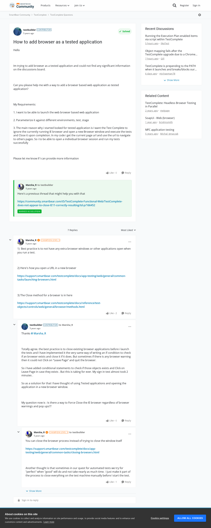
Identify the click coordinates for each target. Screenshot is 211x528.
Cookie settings (160, 518)
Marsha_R (31, 185)
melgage (165, 110)
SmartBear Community (19, 14)
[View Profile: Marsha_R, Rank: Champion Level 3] (20, 242)
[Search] (175, 5)
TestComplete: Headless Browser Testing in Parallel (170, 104)
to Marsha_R (66, 324)
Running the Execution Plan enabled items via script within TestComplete (171, 37)
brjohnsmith (166, 122)
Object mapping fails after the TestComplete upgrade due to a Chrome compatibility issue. (170, 52)
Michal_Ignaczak (169, 133)
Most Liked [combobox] (128, 230)
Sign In (196, 5)
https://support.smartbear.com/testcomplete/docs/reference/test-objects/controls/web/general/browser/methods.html (59, 304)
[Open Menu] (199, 15)
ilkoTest (165, 43)
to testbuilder (45, 185)
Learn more (49, 522)
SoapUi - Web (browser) (160, 118)
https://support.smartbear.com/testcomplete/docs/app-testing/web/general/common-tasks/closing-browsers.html (62, 450)
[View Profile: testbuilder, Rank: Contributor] (17, 31)
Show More (35, 490)
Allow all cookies (190, 518)
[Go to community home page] (21, 5)
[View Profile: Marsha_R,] (20, 187)
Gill (162, 58)
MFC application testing (159, 130)
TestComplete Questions (61, 14)
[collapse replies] (10, 240)
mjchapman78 (167, 73)
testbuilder (29, 29)
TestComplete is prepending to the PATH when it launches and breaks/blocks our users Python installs (170, 67)
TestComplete (40, 14)
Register (184, 5)
